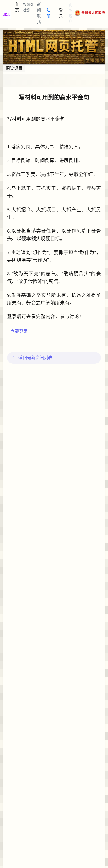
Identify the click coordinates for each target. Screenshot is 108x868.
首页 (17, 7)
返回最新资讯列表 (35, 357)
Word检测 (28, 7)
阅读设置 (14, 68)
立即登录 (19, 331)
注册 (48, 12)
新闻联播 (39, 13)
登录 (61, 12)
